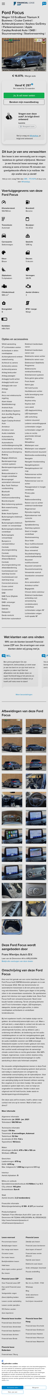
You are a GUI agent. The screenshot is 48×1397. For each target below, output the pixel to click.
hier (7, 1380)
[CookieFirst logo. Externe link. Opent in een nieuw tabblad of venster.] (2, 1361)
